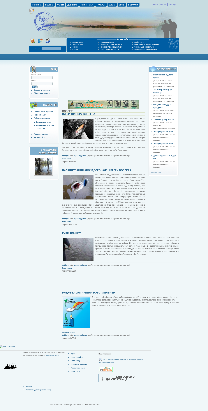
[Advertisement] (104, 56)
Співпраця (172, 4)
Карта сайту (39, 137)
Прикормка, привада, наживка (146, 44)
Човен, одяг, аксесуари (143, 47)
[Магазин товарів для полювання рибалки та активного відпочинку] (106, 367)
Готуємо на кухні (43, 122)
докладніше (156, 172)
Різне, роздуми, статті (110, 49)
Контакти (163, 4)
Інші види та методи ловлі (111, 44)
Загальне (40, 129)
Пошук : (38, 49)
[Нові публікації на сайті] (31, 13)
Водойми (133, 5)
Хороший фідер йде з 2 (163, 120)
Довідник (72, 5)
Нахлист (75, 49)
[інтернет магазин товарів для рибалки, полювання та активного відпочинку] (103, 108)
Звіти (122, 5)
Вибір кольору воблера (78, 114)
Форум (60, 5)
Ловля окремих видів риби (111, 47)
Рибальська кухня (42, 118)
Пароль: (35, 81)
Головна (37, 5)
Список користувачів (43, 111)
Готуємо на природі (45, 125)
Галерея (101, 5)
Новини (49, 5)
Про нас (156, 4)
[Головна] (45, 31)
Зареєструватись (42, 90)
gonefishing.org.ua (52, 355)
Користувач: (37, 74)
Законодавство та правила (145, 49)
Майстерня (138, 42)
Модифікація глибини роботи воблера (89, 292)
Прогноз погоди (41, 134)
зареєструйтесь (80, 156)
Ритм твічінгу (71, 233)
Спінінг (75, 47)
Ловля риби (87, 5)
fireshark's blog (68, 332)
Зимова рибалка (107, 42)
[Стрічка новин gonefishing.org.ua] (32, 44)
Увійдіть (65, 156)
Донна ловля (77, 44)
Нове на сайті (40, 115)
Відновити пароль (42, 93)
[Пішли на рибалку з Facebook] (47, 44)
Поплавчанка (77, 42)
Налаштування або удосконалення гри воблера (96, 170)
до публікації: (159, 81)
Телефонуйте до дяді (163, 132)
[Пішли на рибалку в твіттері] (40, 44)
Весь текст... (67, 159)
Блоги (112, 5)
